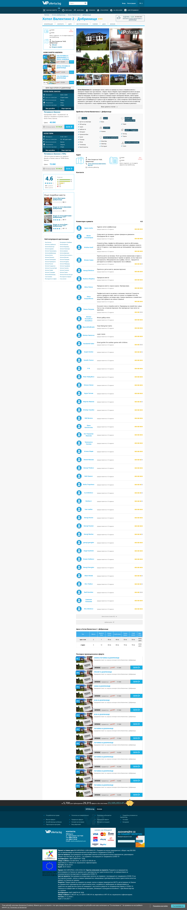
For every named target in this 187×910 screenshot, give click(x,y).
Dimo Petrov (88, 287)
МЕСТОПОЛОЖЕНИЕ (82, 24)
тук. (8, 907)
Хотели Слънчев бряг (51, 268)
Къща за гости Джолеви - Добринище (62, 207)
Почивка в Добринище (103, 728)
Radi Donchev (88, 592)
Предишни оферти (77, 819)
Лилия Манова (89, 460)
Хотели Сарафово (65, 266)
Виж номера (140, 158)
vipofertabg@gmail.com (78, 841)
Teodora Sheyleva (89, 279)
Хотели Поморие (64, 259)
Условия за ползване (77, 822)
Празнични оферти (103, 819)
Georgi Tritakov (88, 468)
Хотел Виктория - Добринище (59, 199)
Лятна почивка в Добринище (63, 67)
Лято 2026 (68, 10)
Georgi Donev (88, 518)
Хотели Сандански (50, 266)
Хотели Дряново (64, 253)
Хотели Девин (64, 251)
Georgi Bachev (89, 534)
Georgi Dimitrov (88, 270)
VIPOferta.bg (90, 809)
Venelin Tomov (89, 360)
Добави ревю (108, 622)
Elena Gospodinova (88, 297)
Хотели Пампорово (50, 259)
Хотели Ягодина (64, 261)
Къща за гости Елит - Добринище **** (60, 225)
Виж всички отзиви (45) (108, 616)
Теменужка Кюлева (89, 443)
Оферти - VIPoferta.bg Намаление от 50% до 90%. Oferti (52, 3)
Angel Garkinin (89, 551)
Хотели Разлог (49, 263)
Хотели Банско (64, 244)
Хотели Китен (49, 255)
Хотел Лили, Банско (52, 91)
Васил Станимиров (88, 236)
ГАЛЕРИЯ (95, 24)
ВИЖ (135, 667)
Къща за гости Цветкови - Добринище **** (62, 216)
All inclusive (117, 10)
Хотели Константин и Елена (66, 255)
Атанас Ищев (88, 451)
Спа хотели (63, 278)
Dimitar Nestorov (88, 335)
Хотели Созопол (64, 270)
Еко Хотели (48, 242)
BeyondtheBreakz (89, 327)
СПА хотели (104, 10)
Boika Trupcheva (88, 484)
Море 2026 (80, 10)
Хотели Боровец (64, 246)
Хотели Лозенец (49, 257)
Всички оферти (53, 9)
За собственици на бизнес (54, 822)
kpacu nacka (88, 228)
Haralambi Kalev (88, 343)
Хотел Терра (48, 133)
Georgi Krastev (89, 526)
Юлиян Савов (88, 260)
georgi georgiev (88, 542)
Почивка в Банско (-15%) (55, 154)
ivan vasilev (89, 509)
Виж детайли (50, 108)
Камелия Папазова (88, 600)
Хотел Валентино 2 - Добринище (79, 15)
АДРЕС (70, 24)
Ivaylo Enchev (88, 352)
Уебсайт (54, 45)
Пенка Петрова (88, 309)
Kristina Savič (88, 247)
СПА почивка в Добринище (62, 77)
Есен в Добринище (102, 700)
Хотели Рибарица (65, 263)
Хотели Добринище (58, 15)
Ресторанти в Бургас (65, 276)
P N (88, 368)
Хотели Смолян (64, 268)
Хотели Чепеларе (65, 248)
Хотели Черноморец (50, 251)
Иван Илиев (89, 576)
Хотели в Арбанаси (50, 244)
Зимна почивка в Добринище (106, 658)
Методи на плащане (103, 822)
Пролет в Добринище (103, 672)
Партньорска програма (53, 824)
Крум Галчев (88, 393)
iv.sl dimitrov (88, 493)
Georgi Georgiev (88, 567)
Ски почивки (48, 276)
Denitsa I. (89, 501)
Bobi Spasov (89, 476)
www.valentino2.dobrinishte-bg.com (97, 164)
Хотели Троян (64, 272)
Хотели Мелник (64, 257)
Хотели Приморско (50, 261)
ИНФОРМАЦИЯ (48, 24)
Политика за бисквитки (104, 815)
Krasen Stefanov (88, 559)
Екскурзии (125, 822)
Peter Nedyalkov (88, 377)
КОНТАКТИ (60, 24)
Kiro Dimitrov (88, 609)
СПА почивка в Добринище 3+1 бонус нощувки (63, 57)
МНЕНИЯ (112, 24)
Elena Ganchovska (89, 426)
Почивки (125, 819)
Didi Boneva (89, 418)
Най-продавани (132, 10)
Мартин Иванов (88, 401)
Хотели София (49, 270)
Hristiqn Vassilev (88, 410)
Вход (123, 3)
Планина (92, 10)
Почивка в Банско (52, 112)
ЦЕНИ (104, 24)
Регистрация (131, 3)
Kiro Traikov (89, 584)
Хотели (46, 15)
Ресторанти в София (50, 278)
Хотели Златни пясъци (66, 274)
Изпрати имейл (57, 47)
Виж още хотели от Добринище (58, 88)
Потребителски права (52, 815)
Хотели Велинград (50, 274)
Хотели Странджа (50, 272)
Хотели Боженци (49, 246)
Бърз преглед (66, 108)
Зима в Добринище (102, 686)
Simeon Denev (89, 385)
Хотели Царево (49, 248)
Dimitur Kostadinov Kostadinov (88, 319)
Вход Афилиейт (76, 824)
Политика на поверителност (80, 815)
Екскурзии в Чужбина (66, 242)
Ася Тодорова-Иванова (89, 435)
